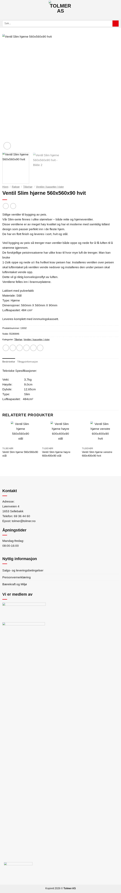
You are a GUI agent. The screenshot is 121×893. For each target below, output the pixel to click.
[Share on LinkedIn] (40, 348)
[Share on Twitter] (19, 348)
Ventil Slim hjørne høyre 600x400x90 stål (56, 453)
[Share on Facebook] (13, 348)
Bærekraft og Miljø (14, 584)
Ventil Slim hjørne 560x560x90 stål (20, 453)
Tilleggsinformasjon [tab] (27, 361)
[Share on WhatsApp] (6, 348)
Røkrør (16, 186)
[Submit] (115, 23)
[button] (4, 9)
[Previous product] (13, 206)
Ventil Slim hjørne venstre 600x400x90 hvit (97, 453)
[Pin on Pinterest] (33, 348)
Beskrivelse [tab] (8, 361)
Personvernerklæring (16, 577)
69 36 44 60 (22, 516)
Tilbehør (27, 186)
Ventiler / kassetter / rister (50, 186)
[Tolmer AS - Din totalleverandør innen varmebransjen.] (60, 9)
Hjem (5, 186)
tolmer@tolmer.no (24, 521)
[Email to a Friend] (26, 348)
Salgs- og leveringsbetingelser (22, 570)
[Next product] (6, 206)
